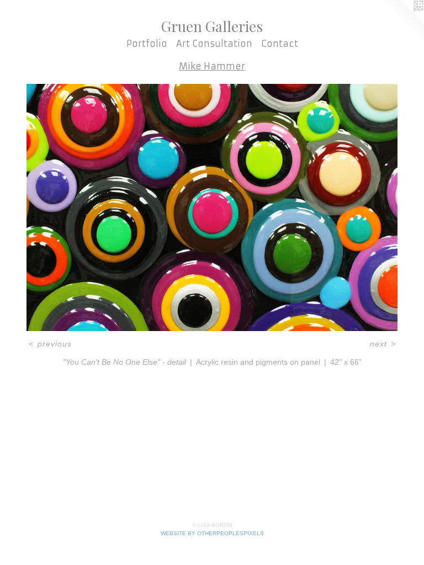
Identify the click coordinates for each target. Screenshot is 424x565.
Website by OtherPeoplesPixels (212, 533)
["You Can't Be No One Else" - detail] (212, 207)
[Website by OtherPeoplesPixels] (402, 22)
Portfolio (146, 43)
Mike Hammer (212, 66)
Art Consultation (214, 43)
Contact (279, 43)
